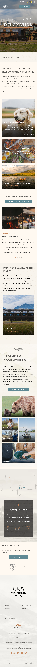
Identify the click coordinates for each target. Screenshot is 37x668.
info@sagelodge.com (24, 648)
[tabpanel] (18, 118)
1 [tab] (24, 134)
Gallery (25, 615)
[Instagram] (10, 653)
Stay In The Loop (18, 557)
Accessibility (27, 605)
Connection (18, 25)
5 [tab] (31, 134)
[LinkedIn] (21, 653)
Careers (8, 608)
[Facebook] (14, 653)
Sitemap (25, 608)
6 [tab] (33, 134)
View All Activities (18, 389)
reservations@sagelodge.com (23, 642)
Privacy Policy (10, 618)
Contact (8, 605)
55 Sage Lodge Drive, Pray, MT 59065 (18, 521)
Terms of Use (26, 612)
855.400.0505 (18, 637)
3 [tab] (27, 134)
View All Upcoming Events (18, 201)
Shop (7, 612)
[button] (33, 6)
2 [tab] (17, 257)
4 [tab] (29, 134)
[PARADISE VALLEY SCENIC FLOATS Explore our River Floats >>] (18, 189)
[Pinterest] (18, 653)
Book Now (25, 6)
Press (7, 615)
